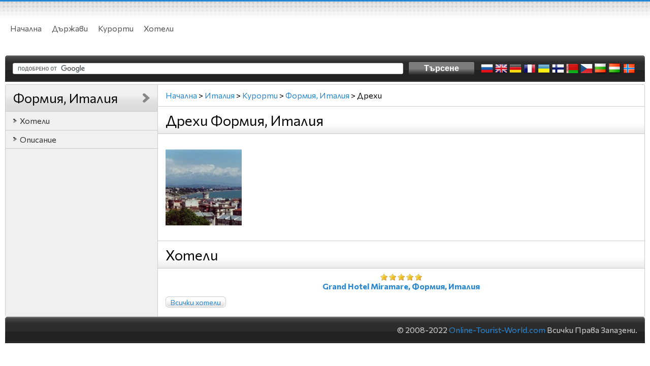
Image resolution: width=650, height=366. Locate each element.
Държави (70, 28)
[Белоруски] (572, 68)
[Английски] (501, 68)
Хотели (159, 28)
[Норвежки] (629, 68)
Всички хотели (196, 302)
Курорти (116, 28)
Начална (26, 28)
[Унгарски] (615, 68)
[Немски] (515, 68)
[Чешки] (586, 68)
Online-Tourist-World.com (497, 330)
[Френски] (530, 68)
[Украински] (544, 68)
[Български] (601, 68)
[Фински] (558, 68)
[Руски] (487, 68)
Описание (38, 139)
